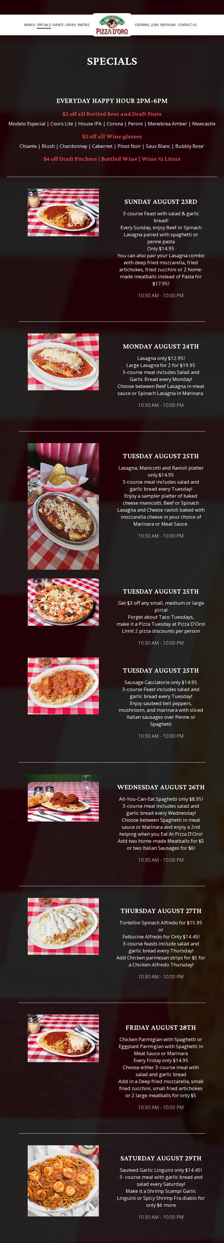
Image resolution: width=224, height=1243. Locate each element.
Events (57, 25)
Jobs (155, 25)
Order (70, 25)
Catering (142, 25)
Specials (44, 25)
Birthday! (168, 25)
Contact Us (187, 25)
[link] (112, 24)
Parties (83, 25)
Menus (29, 25)
